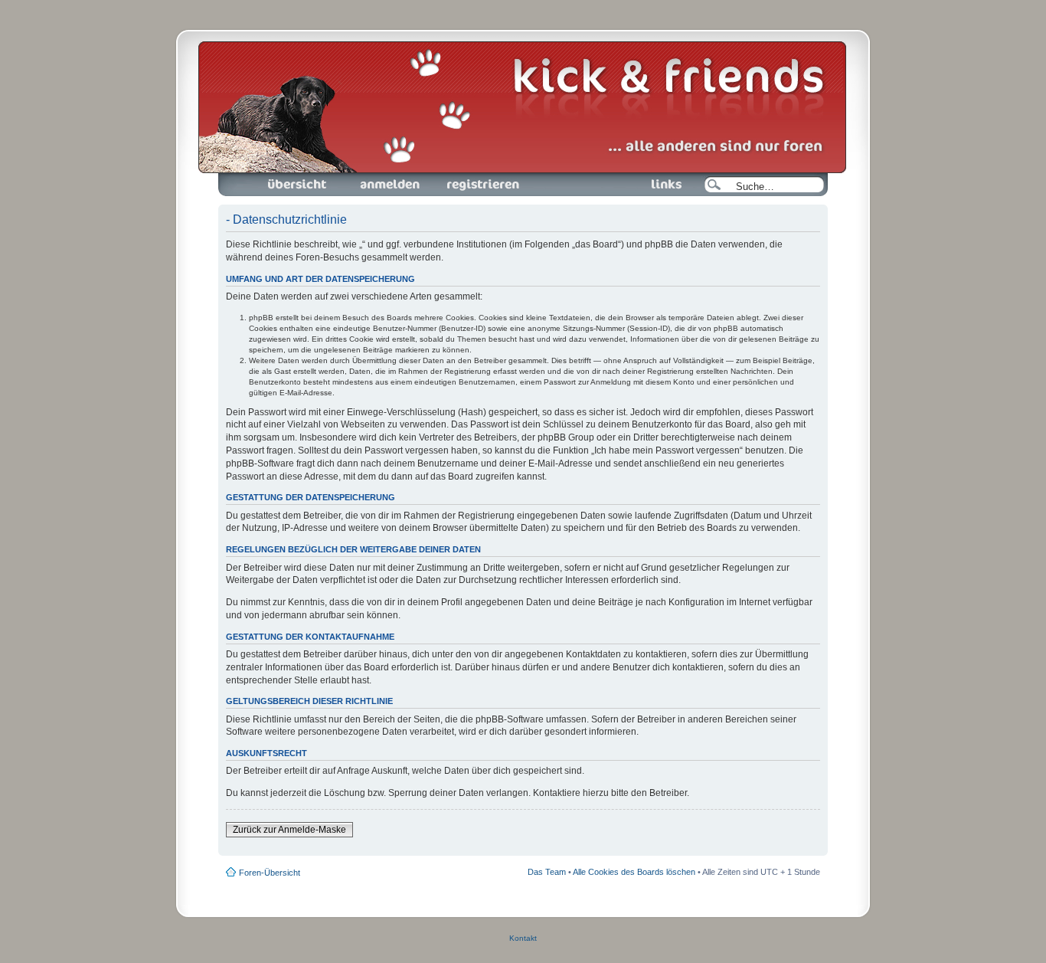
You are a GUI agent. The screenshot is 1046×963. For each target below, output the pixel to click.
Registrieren (457, 177)
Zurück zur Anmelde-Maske (289, 829)
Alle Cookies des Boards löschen (634, 871)
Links (628, 177)
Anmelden (362, 177)
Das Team (547, 871)
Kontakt (523, 938)
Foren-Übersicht (280, 177)
